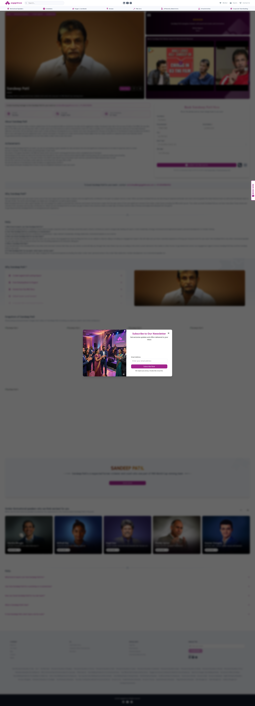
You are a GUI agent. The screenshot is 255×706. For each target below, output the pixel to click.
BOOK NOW (253, 189)
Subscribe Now (149, 366)
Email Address (136, 357)
